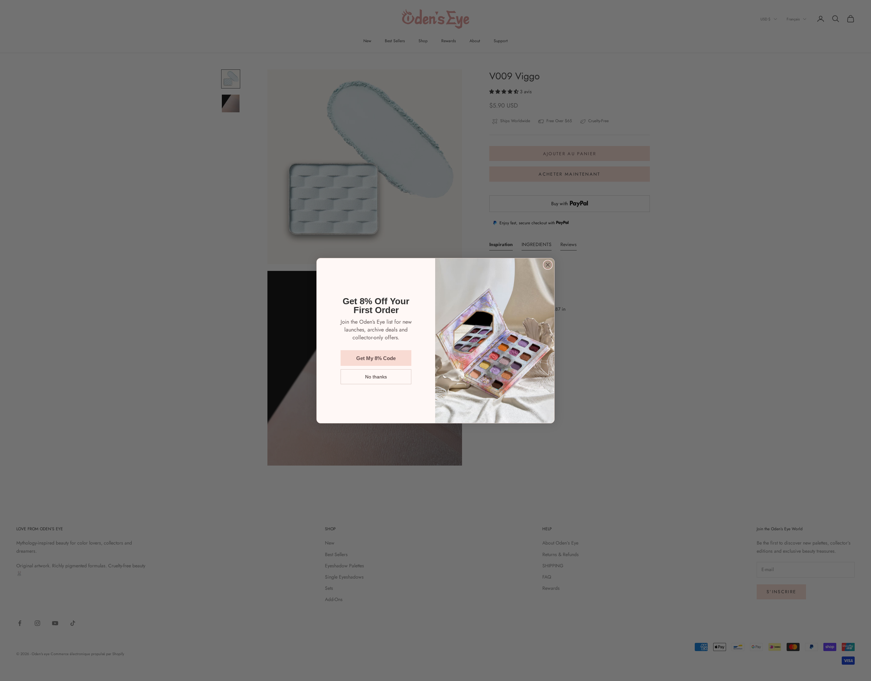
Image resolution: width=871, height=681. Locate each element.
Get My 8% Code (376, 358)
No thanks (376, 376)
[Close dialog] (548, 265)
